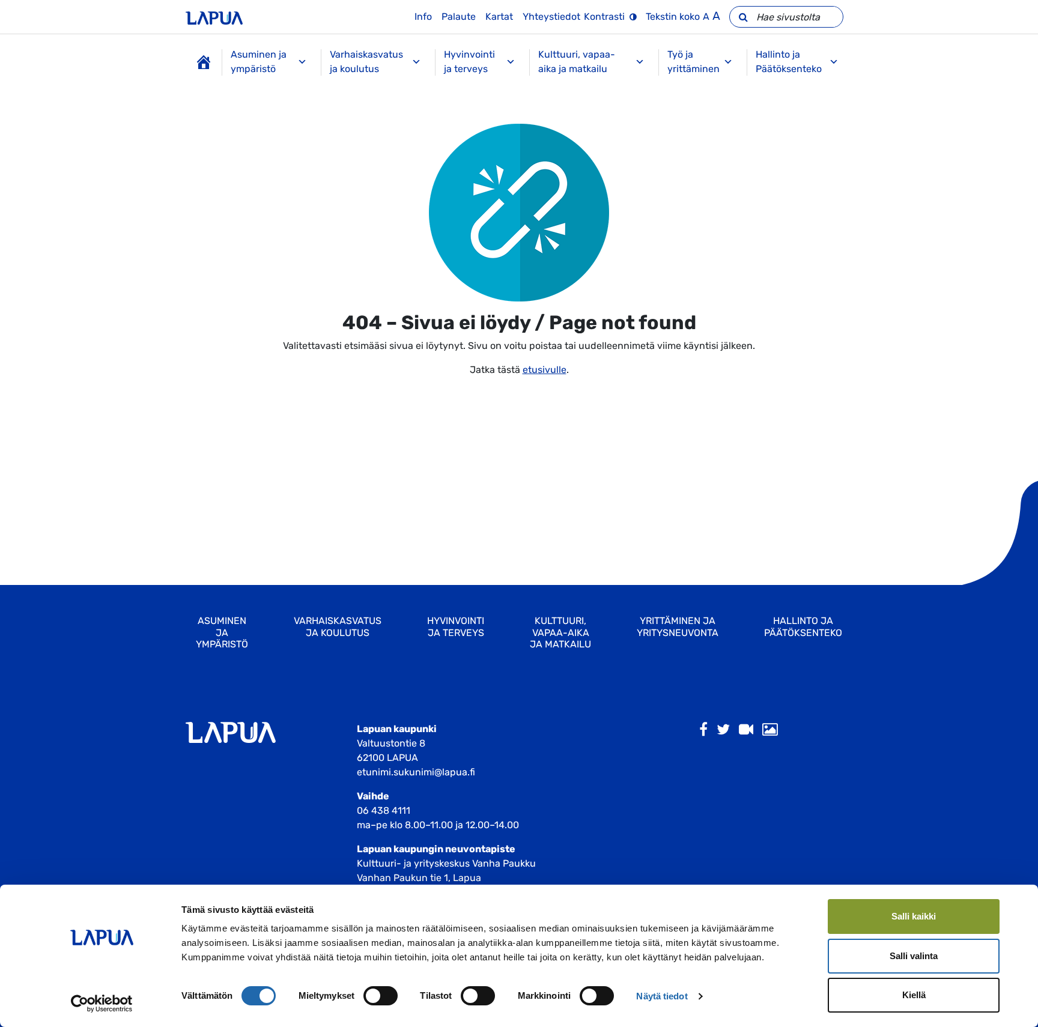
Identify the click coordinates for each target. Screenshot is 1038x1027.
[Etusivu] (204, 62)
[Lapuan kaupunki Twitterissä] (723, 730)
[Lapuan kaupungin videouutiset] (746, 730)
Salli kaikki (913, 916)
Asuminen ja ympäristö (259, 61)
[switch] (380, 995)
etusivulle (544, 369)
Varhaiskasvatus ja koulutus (366, 61)
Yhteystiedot (551, 16)
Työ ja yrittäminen (693, 61)
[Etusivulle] (214, 17)
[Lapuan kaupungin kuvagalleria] (770, 730)
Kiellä (914, 995)
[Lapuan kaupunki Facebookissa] (703, 730)
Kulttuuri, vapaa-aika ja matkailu (576, 61)
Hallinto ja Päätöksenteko (789, 61)
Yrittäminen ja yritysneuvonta (677, 626)
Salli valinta (914, 956)
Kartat (499, 16)
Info (423, 16)
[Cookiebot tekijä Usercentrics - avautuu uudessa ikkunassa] (101, 1004)
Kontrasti (604, 16)
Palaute (459, 16)
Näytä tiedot (661, 996)
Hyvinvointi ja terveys (469, 61)
